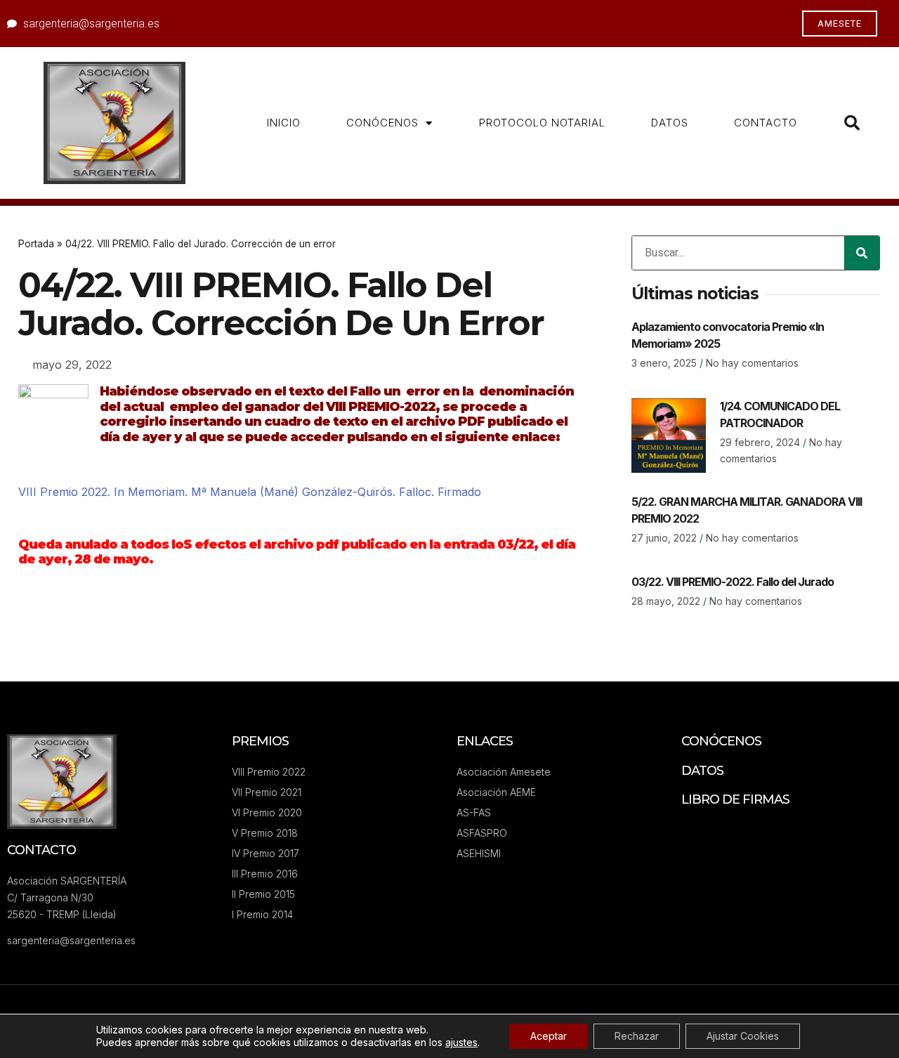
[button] (852, 123)
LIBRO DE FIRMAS (735, 799)
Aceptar (548, 1036)
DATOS (669, 122)
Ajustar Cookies (743, 1036)
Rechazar (637, 1036)
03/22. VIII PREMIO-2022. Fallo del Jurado (732, 582)
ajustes (461, 1042)
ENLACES (485, 741)
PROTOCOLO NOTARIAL (542, 122)
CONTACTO (765, 122)
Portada (36, 243)
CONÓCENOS (382, 122)
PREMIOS (260, 741)
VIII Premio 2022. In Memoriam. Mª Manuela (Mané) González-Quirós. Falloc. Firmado (249, 492)
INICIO (284, 122)
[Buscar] (861, 253)
